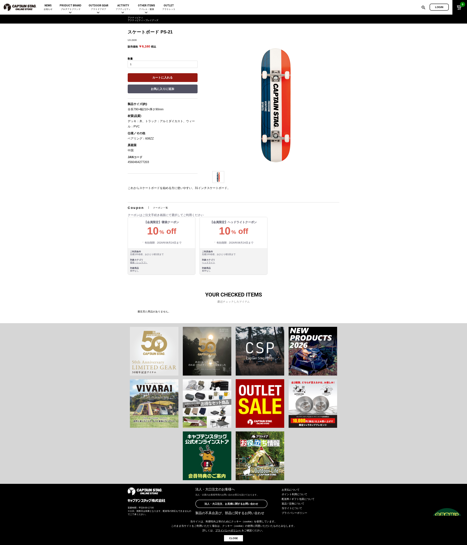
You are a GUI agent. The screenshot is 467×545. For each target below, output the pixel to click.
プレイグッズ (151, 20)
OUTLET (168, 7)
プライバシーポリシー (294, 512)
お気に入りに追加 (162, 88)
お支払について (291, 489)
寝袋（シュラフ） (139, 262)
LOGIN (439, 7)
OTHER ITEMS (146, 7)
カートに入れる (162, 77)
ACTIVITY (123, 7)
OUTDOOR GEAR (98, 7)
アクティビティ (135, 17)
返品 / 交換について (293, 503)
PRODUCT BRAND (70, 7)
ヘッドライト (208, 262)
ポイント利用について (294, 494)
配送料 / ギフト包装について (298, 499)
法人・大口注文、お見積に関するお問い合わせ (231, 503)
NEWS (48, 7)
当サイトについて (292, 508)
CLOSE (233, 538)
